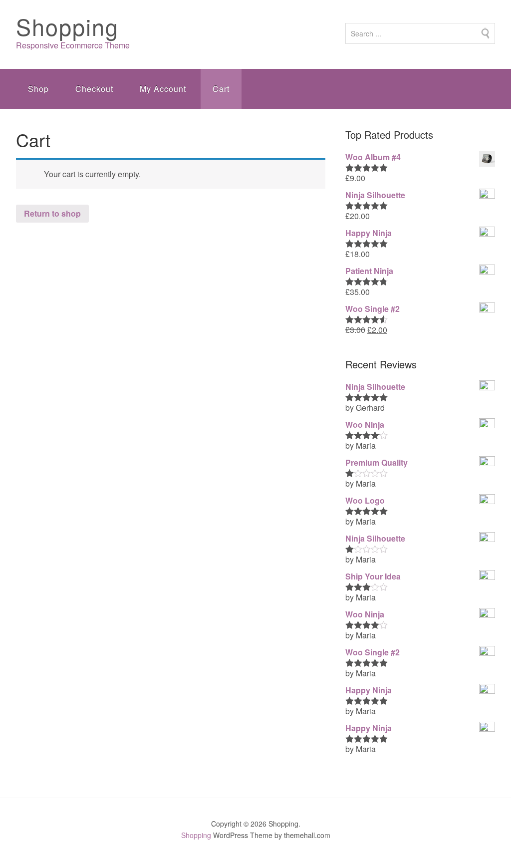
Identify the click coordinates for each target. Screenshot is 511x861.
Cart (221, 88)
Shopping (67, 26)
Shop (38, 88)
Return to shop (52, 213)
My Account (163, 88)
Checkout (94, 88)
